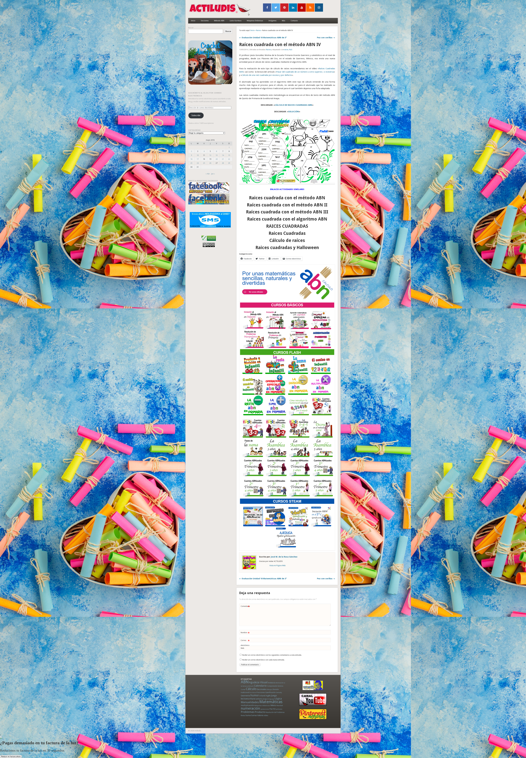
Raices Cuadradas (287, 233)
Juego (274, 695)
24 (198, 163)
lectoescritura (248, 698)
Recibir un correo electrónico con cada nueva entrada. (263, 660)
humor (254, 695)
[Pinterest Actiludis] (313, 714)
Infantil (262, 696)
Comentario (245, 607)
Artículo (251, 686)
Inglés (268, 696)
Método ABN (219, 21)
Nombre (245, 633)
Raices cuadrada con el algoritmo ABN (287, 219)
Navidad (280, 705)
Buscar (191, 28)
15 (229, 155)
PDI (274, 709)
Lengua (265, 699)
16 (191, 159)
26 (210, 163)
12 (210, 155)
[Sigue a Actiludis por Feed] (310, 7)
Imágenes (272, 21)
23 (191, 163)
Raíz (290, 50)
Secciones (205, 21)
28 (223, 163)
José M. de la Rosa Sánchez (284, 557)
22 (229, 159)
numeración (250, 708)
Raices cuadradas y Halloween (287, 247)
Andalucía (271, 683)
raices (286, 50)
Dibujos (269, 689)
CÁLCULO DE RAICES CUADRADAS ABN (293, 105)
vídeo (266, 715)
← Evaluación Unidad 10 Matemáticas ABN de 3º (263, 37)
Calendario (260, 685)
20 (217, 159)
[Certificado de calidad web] (208, 241)
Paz (271, 709)
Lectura (258, 699)
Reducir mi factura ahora (11, 757)
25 (204, 163)
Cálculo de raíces (287, 240)
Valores (260, 715)
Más (283, 21)
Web (242, 648)
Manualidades (250, 702)
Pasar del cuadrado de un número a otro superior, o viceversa (305, 72)
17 (198, 159)
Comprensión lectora (275, 686)
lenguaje (271, 699)
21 (223, 159)
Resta (243, 715)
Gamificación (270, 692)
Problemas (247, 712)
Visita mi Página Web (277, 565)
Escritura (252, 692)
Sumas (254, 715)
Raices (258, 30)
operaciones (264, 709)
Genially (279, 692)
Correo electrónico (245, 642)
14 (223, 155)
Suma (248, 715)
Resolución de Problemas (275, 712)
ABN (245, 682)
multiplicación (247, 705)
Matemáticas (270, 701)
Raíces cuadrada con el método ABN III (287, 212)
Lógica (278, 698)
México (273, 705)
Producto (260, 712)
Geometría (245, 696)
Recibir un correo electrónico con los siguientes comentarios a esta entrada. (272, 655)
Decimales (261, 689)
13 (217, 155)
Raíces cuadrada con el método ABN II (287, 205)
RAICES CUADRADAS (287, 226)
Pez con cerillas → (326, 37)
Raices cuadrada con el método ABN (287, 197)
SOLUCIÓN (293, 111)
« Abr (208, 174)
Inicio (193, 21)
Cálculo (251, 689)
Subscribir (195, 115)
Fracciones (261, 692)
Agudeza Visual (258, 682)
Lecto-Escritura (235, 21)
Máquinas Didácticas (255, 21)
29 (229, 163)
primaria (279, 709)
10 (198, 155)
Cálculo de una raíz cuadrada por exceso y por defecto (267, 75)
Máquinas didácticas (262, 705)
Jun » (213, 174)
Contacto (294, 21)
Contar (243, 689)
